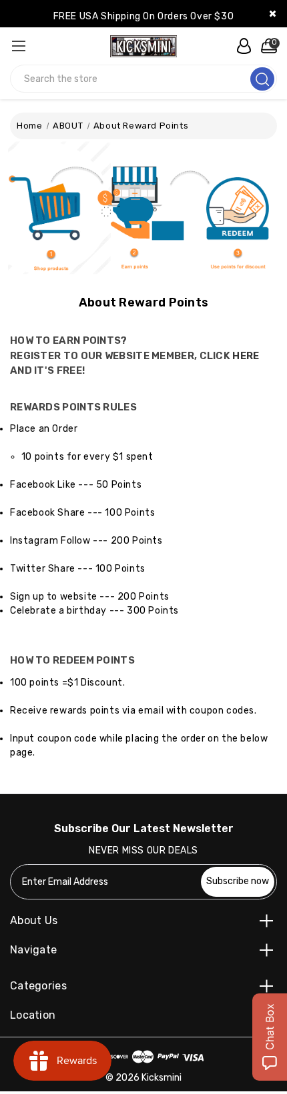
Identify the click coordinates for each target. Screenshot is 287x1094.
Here (245, 356)
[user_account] (240, 46)
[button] (143, 213)
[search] (262, 79)
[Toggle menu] (18, 45)
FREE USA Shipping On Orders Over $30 (143, 16)
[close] (272, 13)
